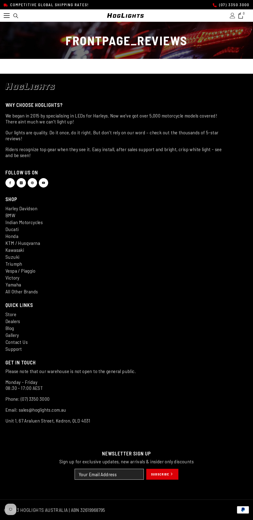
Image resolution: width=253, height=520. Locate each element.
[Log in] (232, 15)
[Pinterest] (32, 183)
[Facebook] (10, 183)
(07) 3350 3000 (233, 4)
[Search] (16, 16)
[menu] (7, 16)
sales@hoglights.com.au (42, 410)
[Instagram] (21, 183)
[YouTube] (43, 183)
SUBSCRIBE (160, 474)
